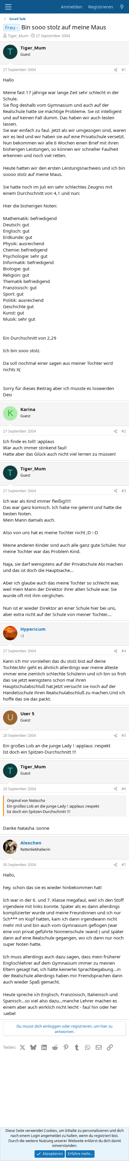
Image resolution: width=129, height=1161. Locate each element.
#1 (124, 69)
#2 (124, 431)
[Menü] (8, 7)
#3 (124, 490)
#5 (124, 735)
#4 (124, 650)
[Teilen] (115, 70)
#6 (124, 788)
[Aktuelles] (122, 6)
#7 (124, 864)
